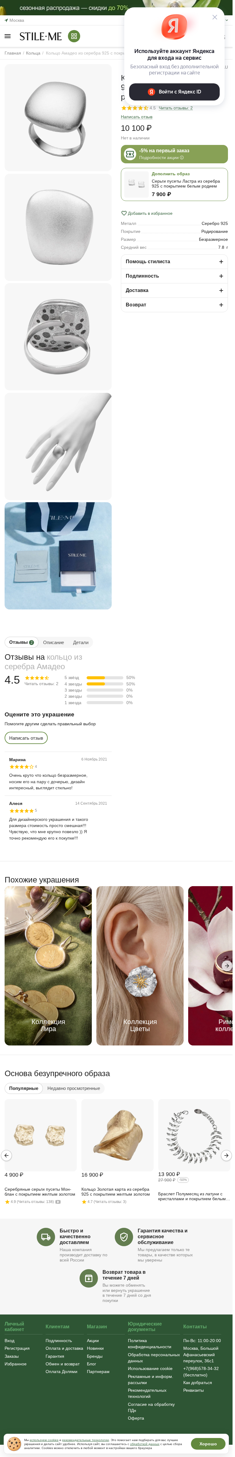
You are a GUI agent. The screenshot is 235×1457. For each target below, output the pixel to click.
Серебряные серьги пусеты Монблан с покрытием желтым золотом (40, 1192)
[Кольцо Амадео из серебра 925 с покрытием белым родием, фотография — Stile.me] (58, 117)
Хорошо (208, 1443)
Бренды (95, 1356)
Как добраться (197, 1382)
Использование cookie (150, 1368)
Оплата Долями (61, 1371)
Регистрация (17, 1348)
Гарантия (55, 1356)
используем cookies (44, 1440)
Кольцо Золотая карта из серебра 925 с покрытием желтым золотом (115, 1192)
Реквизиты (193, 1390)
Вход (9, 1340)
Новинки (95, 1348)
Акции (93, 1340)
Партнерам (98, 1371)
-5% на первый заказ (164, 150)
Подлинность (59, 1340)
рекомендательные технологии (85, 1440)
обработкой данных (144, 1444)
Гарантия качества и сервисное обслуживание (163, 1236)
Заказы (12, 1356)
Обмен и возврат (63, 1363)
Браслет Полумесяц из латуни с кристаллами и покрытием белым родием (192, 1196)
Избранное (16, 1363)
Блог (91, 1363)
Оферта (136, 1418)
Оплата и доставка (64, 1348)
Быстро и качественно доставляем (75, 1236)
